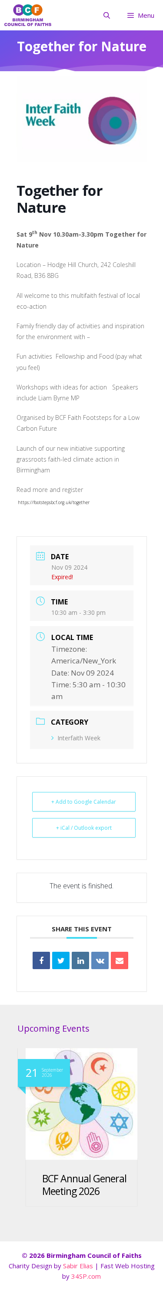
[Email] (119, 960)
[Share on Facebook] (41, 960)
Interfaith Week (78, 738)
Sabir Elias (79, 1265)
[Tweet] (61, 960)
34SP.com (86, 1276)
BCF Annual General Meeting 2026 (84, 1184)
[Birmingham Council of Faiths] (27, 15)
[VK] (100, 960)
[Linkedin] (80, 960)
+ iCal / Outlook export (84, 827)
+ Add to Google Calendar (83, 801)
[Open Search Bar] (106, 15)
